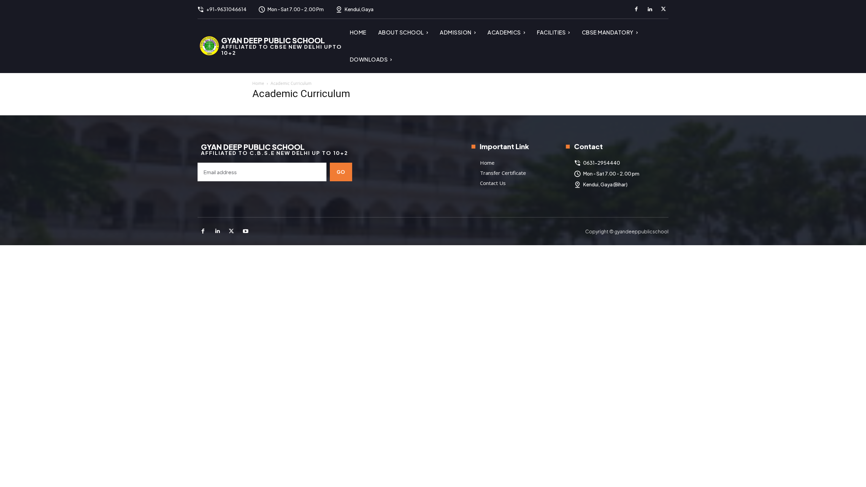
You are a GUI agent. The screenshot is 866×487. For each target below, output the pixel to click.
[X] (663, 9)
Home (258, 83)
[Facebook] (636, 9)
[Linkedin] (650, 9)
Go (341, 172)
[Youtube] (245, 231)
